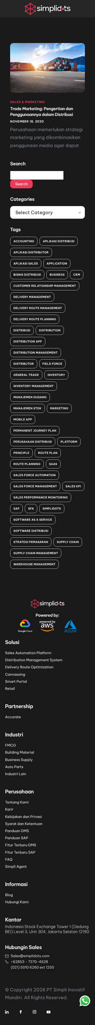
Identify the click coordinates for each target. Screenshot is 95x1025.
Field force (52, 364)
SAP (16, 508)
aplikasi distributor (31, 252)
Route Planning (27, 464)
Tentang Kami (17, 802)
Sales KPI (73, 486)
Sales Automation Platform (28, 653)
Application (57, 263)
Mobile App (22, 419)
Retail (10, 688)
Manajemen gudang (30, 397)
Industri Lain (15, 774)
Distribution (50, 330)
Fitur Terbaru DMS (20, 845)
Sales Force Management (35, 486)
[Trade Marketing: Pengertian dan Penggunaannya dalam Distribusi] (47, 67)
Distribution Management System (34, 660)
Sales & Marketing (27, 102)
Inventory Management (33, 386)
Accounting (23, 241)
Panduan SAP (16, 838)
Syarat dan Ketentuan (24, 823)
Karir (9, 809)
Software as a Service (32, 519)
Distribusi (21, 330)
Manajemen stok (27, 408)
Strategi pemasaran (30, 542)
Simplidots (52, 508)
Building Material (19, 752)
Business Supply (19, 759)
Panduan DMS (17, 831)
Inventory (56, 375)
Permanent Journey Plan (34, 430)
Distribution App (27, 341)
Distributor (23, 364)
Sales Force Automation (34, 475)
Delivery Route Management (37, 308)
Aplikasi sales (25, 263)
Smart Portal (16, 681)
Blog (9, 895)
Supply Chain (68, 542)
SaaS (53, 464)
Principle (21, 453)
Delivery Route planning (34, 319)
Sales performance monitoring (40, 497)
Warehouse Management (34, 564)
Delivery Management (32, 297)
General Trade (26, 375)
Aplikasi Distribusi (58, 241)
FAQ (8, 859)
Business (57, 274)
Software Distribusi (30, 531)
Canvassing (15, 674)
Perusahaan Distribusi (32, 442)
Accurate (13, 717)
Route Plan (48, 453)
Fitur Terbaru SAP (20, 852)
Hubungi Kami (17, 902)
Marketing (59, 408)
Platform (69, 442)
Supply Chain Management (35, 553)
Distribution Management (35, 352)
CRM (76, 274)
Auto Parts (14, 767)
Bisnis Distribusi (27, 274)
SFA (31, 508)
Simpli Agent (16, 866)
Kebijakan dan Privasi (23, 816)
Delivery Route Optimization (29, 667)
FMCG (10, 745)
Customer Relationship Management (44, 286)
